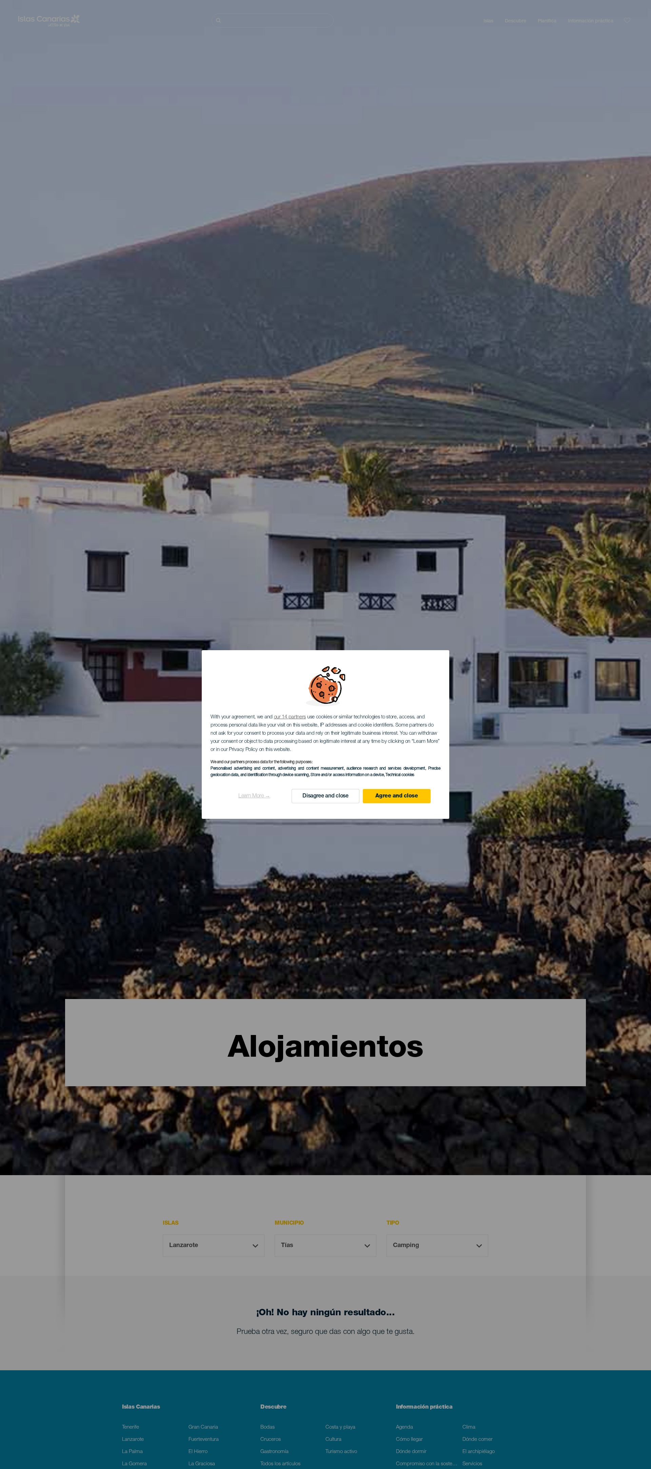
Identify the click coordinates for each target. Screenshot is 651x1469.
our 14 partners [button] (290, 717)
